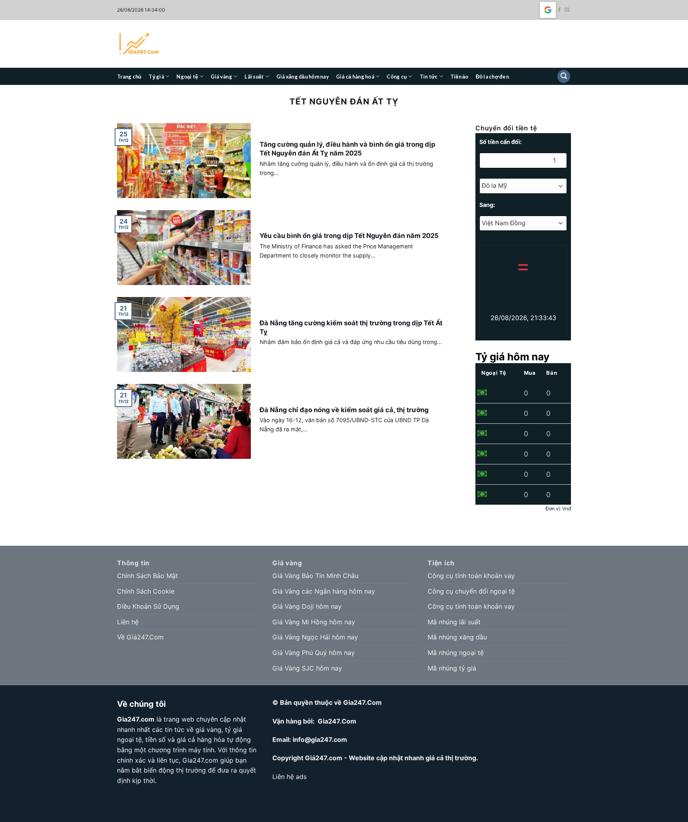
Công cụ (397, 76)
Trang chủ (129, 76)
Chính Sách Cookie (145, 591)
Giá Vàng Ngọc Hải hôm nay (315, 637)
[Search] (563, 76)
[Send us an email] (567, 10)
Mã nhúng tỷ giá (452, 668)
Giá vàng (221, 76)
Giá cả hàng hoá (355, 76)
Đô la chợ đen (492, 76)
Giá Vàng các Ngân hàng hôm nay (323, 591)
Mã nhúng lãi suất (454, 622)
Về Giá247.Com (140, 637)
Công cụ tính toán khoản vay (471, 576)
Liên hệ (128, 622)
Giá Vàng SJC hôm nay (307, 668)
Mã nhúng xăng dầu (457, 637)
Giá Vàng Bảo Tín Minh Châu (315, 576)
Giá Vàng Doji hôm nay (307, 606)
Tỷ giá (156, 76)
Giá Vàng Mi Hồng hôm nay (313, 622)
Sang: (487, 204)
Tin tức (429, 76)
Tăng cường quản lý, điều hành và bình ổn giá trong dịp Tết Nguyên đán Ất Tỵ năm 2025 (347, 148)
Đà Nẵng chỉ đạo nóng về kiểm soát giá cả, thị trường (344, 410)
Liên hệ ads (289, 777)
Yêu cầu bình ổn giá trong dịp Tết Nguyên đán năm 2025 (349, 236)
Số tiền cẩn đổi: (500, 141)
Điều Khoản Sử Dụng (148, 606)
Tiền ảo (459, 76)
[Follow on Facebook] (559, 10)
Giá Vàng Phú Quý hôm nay (313, 653)
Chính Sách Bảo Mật (147, 576)
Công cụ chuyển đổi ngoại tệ (471, 591)
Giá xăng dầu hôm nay (302, 76)
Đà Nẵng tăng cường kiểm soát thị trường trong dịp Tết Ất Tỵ (351, 327)
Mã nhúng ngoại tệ (456, 653)
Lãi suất (254, 76)
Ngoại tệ (187, 76)
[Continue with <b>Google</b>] (548, 10)
